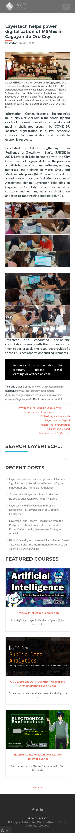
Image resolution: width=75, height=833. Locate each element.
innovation (45, 394)
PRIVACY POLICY (37, 818)
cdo (27, 390)
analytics (19, 390)
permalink (56, 399)
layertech (57, 394)
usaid (29, 399)
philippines (19, 399)
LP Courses (38, 787)
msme (8, 399)
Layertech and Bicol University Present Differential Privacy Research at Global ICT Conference (35, 509)
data (43, 390)
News (38, 386)
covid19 (35, 390)
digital (50, 390)
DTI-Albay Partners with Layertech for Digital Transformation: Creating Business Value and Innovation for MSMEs (54, 424)
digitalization (12, 394)
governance (27, 394)
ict (36, 394)
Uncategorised (50, 386)
